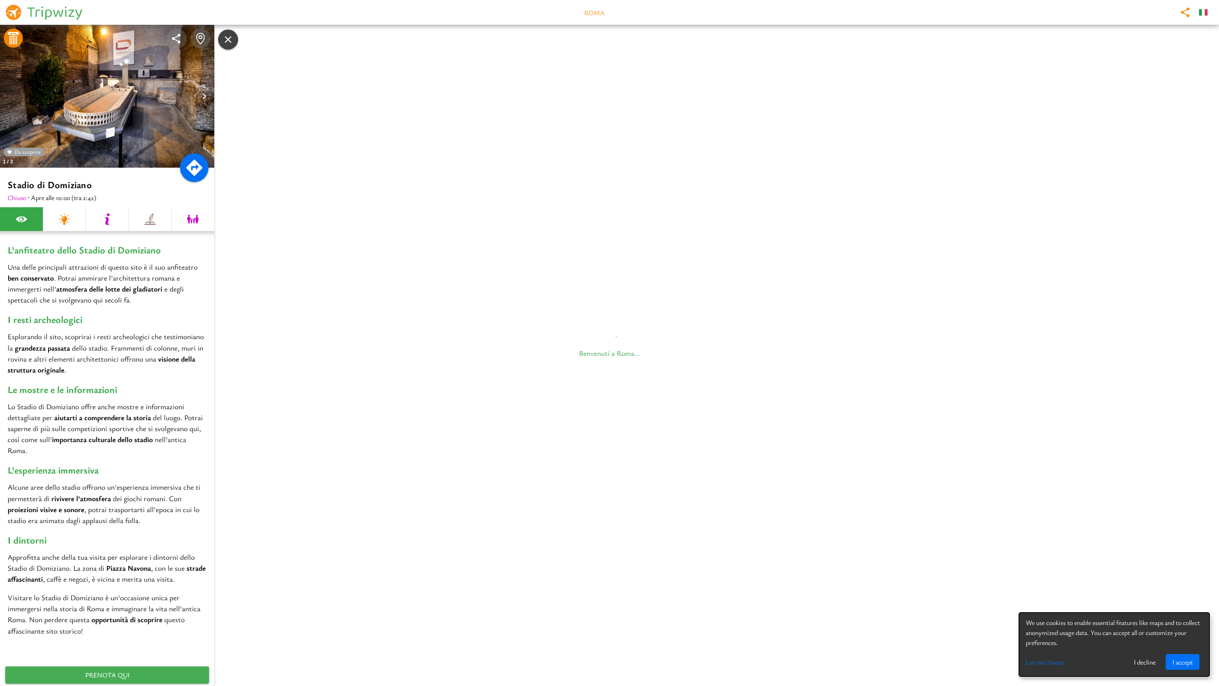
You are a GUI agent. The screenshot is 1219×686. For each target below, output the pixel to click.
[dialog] (1114, 644)
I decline (1145, 661)
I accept (1182, 661)
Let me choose (1045, 661)
